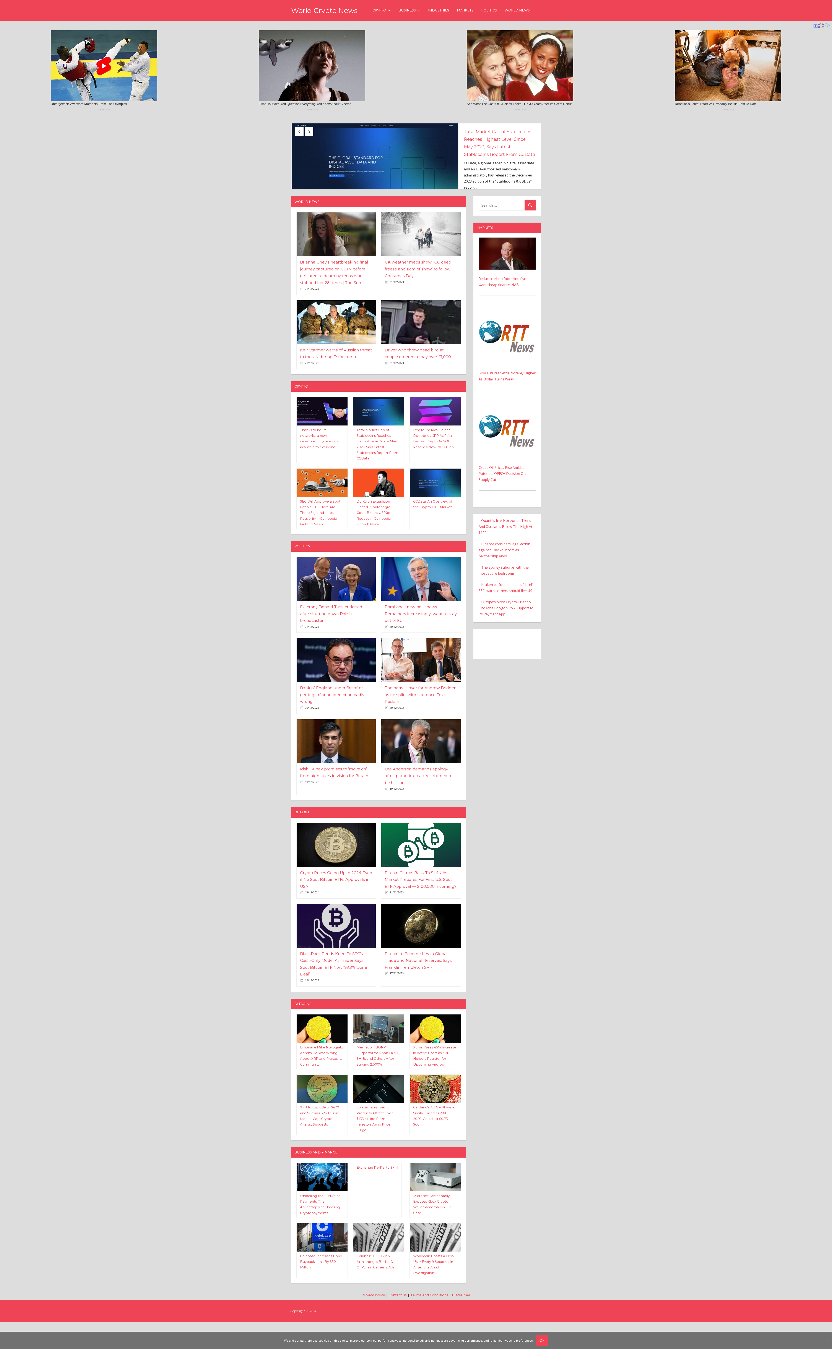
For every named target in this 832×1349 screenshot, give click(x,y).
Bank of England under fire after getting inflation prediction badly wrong (332, 722)
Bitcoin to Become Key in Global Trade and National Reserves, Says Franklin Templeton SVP (418, 988)
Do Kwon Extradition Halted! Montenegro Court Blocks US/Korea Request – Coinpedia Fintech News (376, 539)
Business (407, 10)
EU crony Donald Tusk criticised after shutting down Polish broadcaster (331, 641)
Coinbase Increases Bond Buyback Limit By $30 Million (321, 1289)
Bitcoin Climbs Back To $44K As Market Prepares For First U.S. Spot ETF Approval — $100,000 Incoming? (421, 907)
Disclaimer (461, 1322)
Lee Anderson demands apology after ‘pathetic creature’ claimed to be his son (418, 803)
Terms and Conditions (429, 1322)
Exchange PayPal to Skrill (377, 1195)
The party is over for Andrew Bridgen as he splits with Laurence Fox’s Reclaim (421, 722)
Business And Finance (315, 1179)
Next (309, 131)
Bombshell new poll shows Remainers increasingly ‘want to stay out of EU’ (421, 641)
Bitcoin (301, 839)
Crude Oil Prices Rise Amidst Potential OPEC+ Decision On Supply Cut (502, 500)
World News (517, 10)
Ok (542, 1340)
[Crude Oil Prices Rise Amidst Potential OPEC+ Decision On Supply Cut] (507, 431)
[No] (826, 1340)
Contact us (398, 1322)
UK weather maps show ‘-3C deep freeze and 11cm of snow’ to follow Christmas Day (498, 139)
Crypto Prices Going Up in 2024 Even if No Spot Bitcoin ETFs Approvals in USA (336, 907)
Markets (465, 10)
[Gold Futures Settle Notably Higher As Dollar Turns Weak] (507, 337)
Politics (489, 10)
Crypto (379, 10)
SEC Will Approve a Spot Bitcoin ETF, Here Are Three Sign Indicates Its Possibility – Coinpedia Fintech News (320, 539)
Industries (438, 10)
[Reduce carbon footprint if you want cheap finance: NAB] (507, 267)
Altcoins (302, 1031)
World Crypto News (324, 10)
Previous (299, 131)
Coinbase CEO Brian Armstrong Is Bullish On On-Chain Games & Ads (376, 1289)
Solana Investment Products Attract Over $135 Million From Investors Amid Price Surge (375, 1145)
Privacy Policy (373, 1322)
